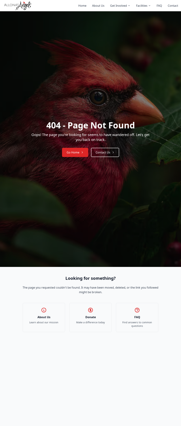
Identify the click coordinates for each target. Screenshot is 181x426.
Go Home (73, 152)
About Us (98, 6)
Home (82, 6)
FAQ (159, 6)
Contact (173, 6)
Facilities (141, 6)
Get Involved (118, 6)
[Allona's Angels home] (18, 6)
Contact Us (103, 152)
